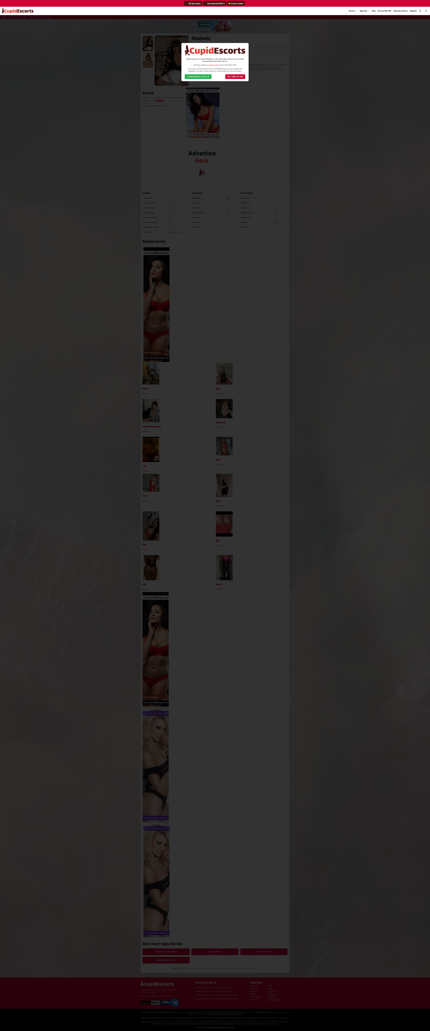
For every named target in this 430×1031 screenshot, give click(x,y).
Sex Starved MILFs (216, 3)
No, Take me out (235, 76)
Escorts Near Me (384, 11)
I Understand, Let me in (198, 76)
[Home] (17, 11)
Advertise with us (400, 11)
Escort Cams (237, 3)
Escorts (352, 11)
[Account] (426, 11)
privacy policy (214, 65)
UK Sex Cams (194, 3)
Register (413, 11)
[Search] (420, 11)
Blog (373, 11)
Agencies (363, 11)
